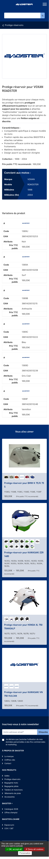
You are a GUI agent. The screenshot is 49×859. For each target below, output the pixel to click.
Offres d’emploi (10, 812)
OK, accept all (15, 849)
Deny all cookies (35, 849)
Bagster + (7, 803)
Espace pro (9, 825)
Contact (7, 763)
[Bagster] (24, 4)
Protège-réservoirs (14, 25)
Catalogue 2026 (11, 809)
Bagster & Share (10, 819)
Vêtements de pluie (12, 793)
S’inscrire (43, 732)
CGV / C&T (8, 828)
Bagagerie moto (11, 783)
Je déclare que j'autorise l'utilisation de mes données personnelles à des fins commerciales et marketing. (25, 742)
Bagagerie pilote (11, 786)
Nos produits (9, 770)
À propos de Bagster (13, 750)
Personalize (24, 853)
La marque (9, 756)
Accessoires (9, 797)
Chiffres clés (9, 760)
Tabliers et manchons (13, 790)
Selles (6, 776)
